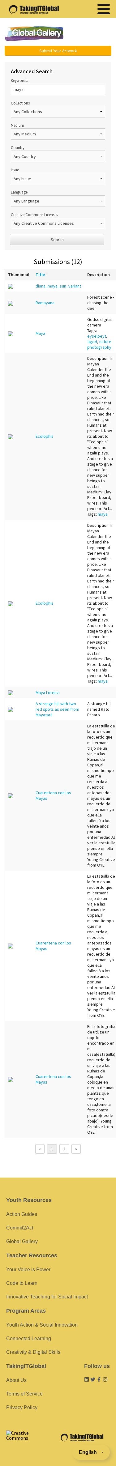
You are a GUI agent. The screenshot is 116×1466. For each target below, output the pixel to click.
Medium (17, 125)
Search (57, 239)
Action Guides (21, 1214)
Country (17, 147)
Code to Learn (21, 1283)
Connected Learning (28, 1338)
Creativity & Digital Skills (33, 1352)
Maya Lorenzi (48, 692)
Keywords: (19, 80)
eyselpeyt (96, 336)
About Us (16, 1380)
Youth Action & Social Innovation (42, 1324)
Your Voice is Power (28, 1269)
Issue (15, 169)
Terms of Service (24, 1393)
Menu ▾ (91, 34)
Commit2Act (19, 1227)
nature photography (99, 344)
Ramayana (45, 302)
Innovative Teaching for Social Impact (47, 1296)
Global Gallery (34, 33)
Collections (20, 102)
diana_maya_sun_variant (58, 286)
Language (19, 192)
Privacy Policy (21, 1407)
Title (40, 274)
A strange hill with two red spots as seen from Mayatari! (57, 709)
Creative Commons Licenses (34, 214)
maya (103, 514)
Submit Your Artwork (58, 50)
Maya (40, 333)
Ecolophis (45, 436)
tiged (92, 341)
